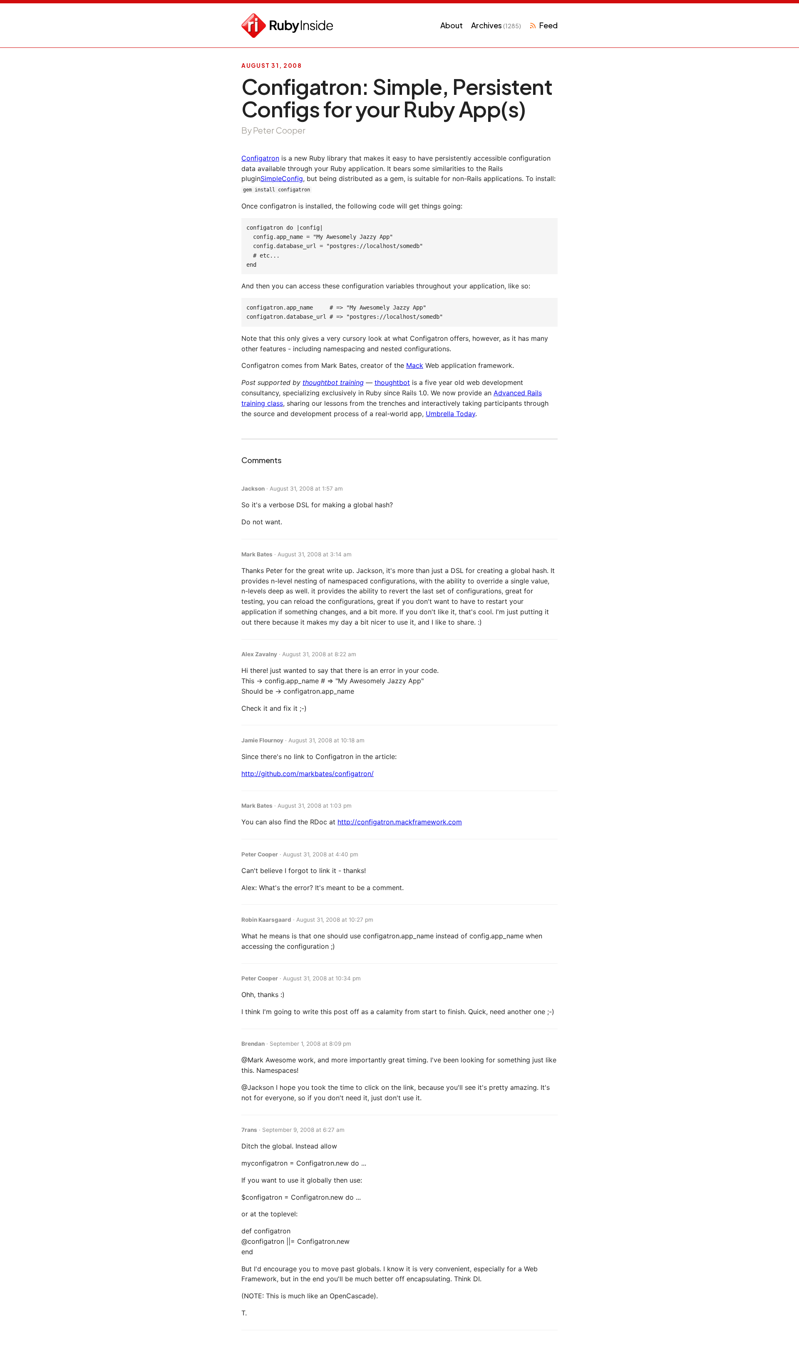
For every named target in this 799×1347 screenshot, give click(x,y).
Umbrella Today (450, 413)
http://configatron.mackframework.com (399, 822)
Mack (414, 365)
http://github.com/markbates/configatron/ (307, 773)
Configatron (260, 158)
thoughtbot (392, 382)
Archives (496, 25)
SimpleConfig (282, 178)
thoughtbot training (333, 382)
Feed (548, 25)
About (451, 25)
